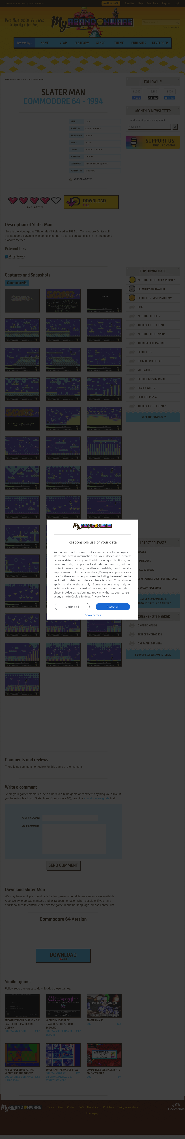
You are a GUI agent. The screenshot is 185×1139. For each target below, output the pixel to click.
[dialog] (92, 569)
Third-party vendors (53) (87, 572)
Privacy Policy (100, 596)
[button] (92, 615)
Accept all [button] (113, 606)
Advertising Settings (77, 592)
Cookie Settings (80, 596)
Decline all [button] (72, 606)
